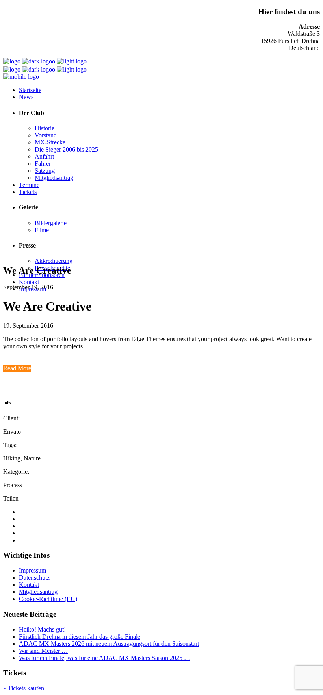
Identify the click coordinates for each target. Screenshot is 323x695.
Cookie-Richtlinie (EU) (48, 598)
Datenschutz (34, 577)
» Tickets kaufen (23, 688)
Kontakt (29, 584)
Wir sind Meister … (43, 650)
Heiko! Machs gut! (42, 629)
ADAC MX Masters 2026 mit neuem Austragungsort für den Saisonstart (109, 643)
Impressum (32, 570)
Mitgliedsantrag (38, 591)
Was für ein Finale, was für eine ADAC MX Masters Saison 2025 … (104, 657)
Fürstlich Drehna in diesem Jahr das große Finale (79, 636)
